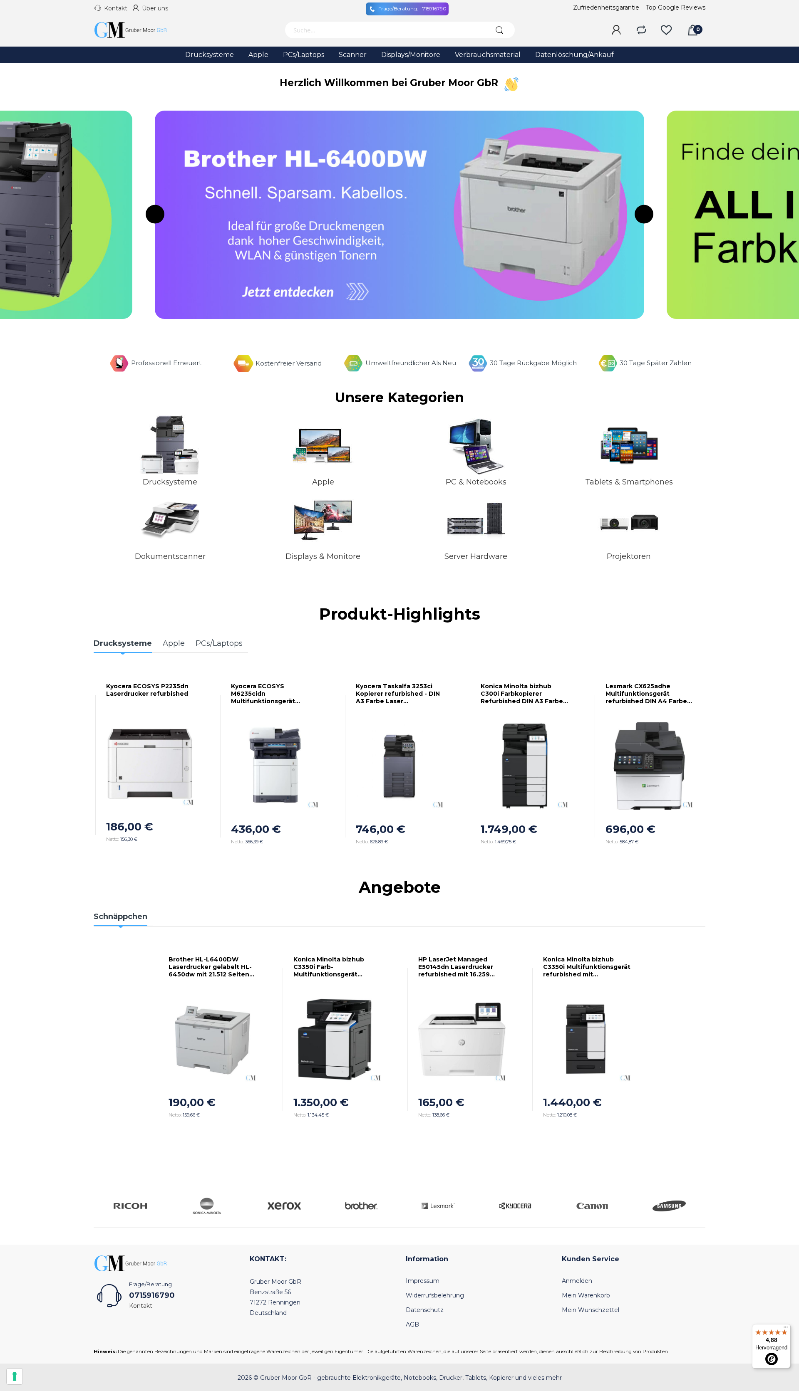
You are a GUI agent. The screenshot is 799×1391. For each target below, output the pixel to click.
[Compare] (641, 30)
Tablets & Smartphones (629, 482)
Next (644, 214)
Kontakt (115, 8)
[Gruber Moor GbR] (137, 29)
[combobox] (384, 30)
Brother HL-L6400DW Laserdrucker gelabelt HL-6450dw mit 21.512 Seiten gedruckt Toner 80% (210, 967)
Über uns (155, 8)
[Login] (616, 30)
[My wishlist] (666, 30)
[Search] (499, 30)
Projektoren (629, 556)
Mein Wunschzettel (590, 1310)
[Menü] (786, 1329)
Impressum (422, 1281)
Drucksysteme (170, 482)
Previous (155, 214)
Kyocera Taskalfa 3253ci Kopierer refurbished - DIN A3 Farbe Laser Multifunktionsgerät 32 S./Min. (398, 693)
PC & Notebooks (476, 482)
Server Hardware (475, 556)
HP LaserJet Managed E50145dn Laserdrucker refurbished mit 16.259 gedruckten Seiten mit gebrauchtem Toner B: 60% (461, 967)
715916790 (412, 8)
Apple (323, 482)
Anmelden (577, 1281)
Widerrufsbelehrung (435, 1295)
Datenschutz (425, 1310)
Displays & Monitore (322, 556)
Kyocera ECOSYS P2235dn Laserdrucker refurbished (147, 689)
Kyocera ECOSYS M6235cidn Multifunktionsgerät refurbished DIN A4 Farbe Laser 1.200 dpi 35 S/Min (272, 693)
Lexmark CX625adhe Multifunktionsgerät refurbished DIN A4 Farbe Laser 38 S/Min (646, 693)
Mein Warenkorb (586, 1295)
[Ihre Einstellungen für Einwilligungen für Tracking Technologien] (14, 1376)
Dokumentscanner (170, 556)
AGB (412, 1324)
